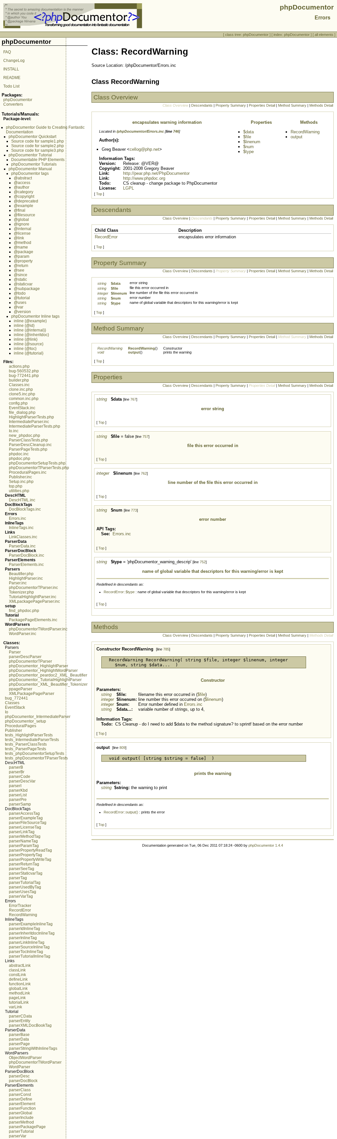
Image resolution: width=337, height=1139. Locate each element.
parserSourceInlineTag (29, 947)
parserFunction (22, 1108)
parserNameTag (23, 841)
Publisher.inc (20, 477)
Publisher (13, 730)
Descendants (202, 105)
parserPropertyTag (25, 855)
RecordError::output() (121, 812)
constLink (17, 974)
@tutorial (22, 298)
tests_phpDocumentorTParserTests (36, 758)
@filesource (24, 215)
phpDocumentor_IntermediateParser (37, 716)
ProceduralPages (20, 726)
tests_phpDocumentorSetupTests (34, 753)
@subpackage (27, 288)
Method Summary (292, 105)
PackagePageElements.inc (33, 620)
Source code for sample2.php (37, 146)
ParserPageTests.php (28, 449)
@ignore (21, 224)
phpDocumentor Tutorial (30, 155)
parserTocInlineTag (26, 951)
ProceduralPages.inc (27, 472)
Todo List (11, 86)
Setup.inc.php (21, 481)
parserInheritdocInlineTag (32, 933)
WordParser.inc (22, 633)
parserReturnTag (24, 864)
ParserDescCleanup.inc (30, 444)
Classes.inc (19, 385)
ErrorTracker (20, 905)
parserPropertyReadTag (30, 850)
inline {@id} (24, 325)
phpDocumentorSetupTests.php (37, 463)
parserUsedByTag (25, 887)
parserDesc (19, 1076)
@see (19, 270)
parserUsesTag (22, 891)
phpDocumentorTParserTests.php (39, 467)
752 (203, 562)
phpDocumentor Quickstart (32, 136)
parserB (16, 767)
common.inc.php (24, 398)
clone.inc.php (21, 389)
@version (22, 311)
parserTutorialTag (24, 882)
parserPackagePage (27, 1127)
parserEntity (19, 1021)
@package (23, 252)
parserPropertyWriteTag (30, 859)
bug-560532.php (24, 371)
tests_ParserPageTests (25, 749)
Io (6, 712)
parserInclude (21, 1117)
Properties (261, 122)
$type (248, 151)
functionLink (20, 984)
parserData (19, 1039)
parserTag (18, 878)
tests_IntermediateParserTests (32, 739)
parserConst (20, 1094)
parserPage (19, 1044)
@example (23, 205)
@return (21, 265)
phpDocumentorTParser (30, 661)
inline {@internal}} (30, 330)
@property (23, 261)
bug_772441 (16, 698)
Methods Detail (321, 105)
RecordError (20, 910)
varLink (15, 1007)
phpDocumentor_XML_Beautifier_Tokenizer (48, 684)
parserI (15, 785)
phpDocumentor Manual (30, 169)
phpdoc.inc (19, 454)
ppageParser (20, 689)
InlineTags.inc (21, 527)
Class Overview (175, 218)
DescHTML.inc (22, 500)
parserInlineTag (23, 938)
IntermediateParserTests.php (34, 426)
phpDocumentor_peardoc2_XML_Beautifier (48, 675)
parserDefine (20, 1099)
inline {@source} (28, 344)
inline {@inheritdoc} (31, 334)
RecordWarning (23, 915)
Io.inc (13, 431)
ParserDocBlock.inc (26, 555)
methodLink (19, 993)
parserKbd (18, 790)
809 (122, 748)
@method (22, 242)
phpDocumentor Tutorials (34, 164)
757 (145, 436)
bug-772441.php (24, 375)
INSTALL (11, 69)
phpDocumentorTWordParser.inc (38, 629)
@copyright (24, 196)
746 (176, 131)
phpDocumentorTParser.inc (33, 587)
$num (248, 146)
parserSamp (20, 804)
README (11, 77)
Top (99, 194)
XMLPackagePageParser (31, 693)
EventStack (15, 707)
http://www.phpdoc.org (144, 178)
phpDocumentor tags (30, 173)
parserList (18, 795)
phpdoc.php (19, 458)
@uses (20, 302)
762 (144, 473)
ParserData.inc (22, 546)
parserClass (20, 1090)
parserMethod (21, 1122)
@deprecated (26, 201)
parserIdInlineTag (24, 928)
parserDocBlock (23, 1080)
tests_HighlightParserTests (29, 735)
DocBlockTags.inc (25, 509)
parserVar (17, 1136)
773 (134, 510)
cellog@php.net (144, 149)
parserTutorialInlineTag (29, 956)
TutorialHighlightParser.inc (32, 597)
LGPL (128, 188)
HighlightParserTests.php (31, 417)
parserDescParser (25, 656)
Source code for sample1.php (37, 141)
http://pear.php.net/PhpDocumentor (156, 173)
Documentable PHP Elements (38, 159)
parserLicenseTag (25, 827)
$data (248, 131)
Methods (309, 122)
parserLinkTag (22, 832)
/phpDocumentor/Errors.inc (140, 131)
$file (247, 136)
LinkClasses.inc (23, 537)
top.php (15, 486)
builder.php (19, 380)
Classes (12, 703)
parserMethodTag (24, 836)
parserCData (20, 1016)
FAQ (7, 52)
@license (22, 233)
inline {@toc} (25, 348)
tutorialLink (19, 1002)
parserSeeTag (21, 868)
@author (21, 187)
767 (133, 399)
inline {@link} (26, 339)
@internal (22, 228)
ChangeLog (14, 60)
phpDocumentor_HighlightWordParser (43, 670)
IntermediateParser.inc (29, 421)
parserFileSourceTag (27, 822)
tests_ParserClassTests (26, 744)
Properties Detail (262, 105)
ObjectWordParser (25, 1057)
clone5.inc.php (22, 394)
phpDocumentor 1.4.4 (265, 845)
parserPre (18, 799)
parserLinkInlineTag (26, 942)
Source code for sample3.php (37, 150)
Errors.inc (17, 518)
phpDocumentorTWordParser (35, 1062)
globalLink (18, 988)
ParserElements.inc (26, 564)
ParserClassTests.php (28, 440)
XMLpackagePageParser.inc (34, 601)
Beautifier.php (21, 573)
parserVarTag (21, 896)
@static (20, 279)
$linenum (251, 141)
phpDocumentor (17, 99)
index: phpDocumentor (291, 35)
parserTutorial (21, 1131)
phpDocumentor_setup (25, 721)
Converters (13, 104)
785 (166, 649)
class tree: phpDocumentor (247, 35)
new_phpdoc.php (24, 435)
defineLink (18, 979)
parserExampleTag (26, 818)
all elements (324, 35)
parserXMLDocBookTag (30, 1025)
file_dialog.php (22, 412)
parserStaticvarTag (25, 873)
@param (21, 256)
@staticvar (23, 284)
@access (22, 182)
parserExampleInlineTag (31, 924)
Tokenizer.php (21, 592)
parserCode (19, 776)
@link (19, 238)
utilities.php (19, 491)
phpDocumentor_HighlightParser (38, 666)
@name (21, 247)
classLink (17, 970)
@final (19, 210)
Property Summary (231, 105)
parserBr (16, 772)
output (296, 136)
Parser (15, 652)
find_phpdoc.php (24, 610)
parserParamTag (24, 845)
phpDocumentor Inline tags (35, 316)
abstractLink (20, 965)
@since (20, 275)
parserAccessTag (24, 813)
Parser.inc (18, 583)
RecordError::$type (119, 592)
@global (21, 219)
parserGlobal (20, 1113)
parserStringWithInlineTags (33, 1048)
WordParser (19, 1067)
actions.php (19, 366)
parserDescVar (22, 781)
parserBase (19, 1034)
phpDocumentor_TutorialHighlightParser (45, 679)
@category (23, 192)
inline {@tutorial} (28, 353)
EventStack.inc (22, 408)
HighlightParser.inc (26, 578)
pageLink (17, 997)
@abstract (23, 178)
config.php (18, 403)
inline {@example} (30, 321)
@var (18, 307)
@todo (20, 293)
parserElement (22, 1103)
